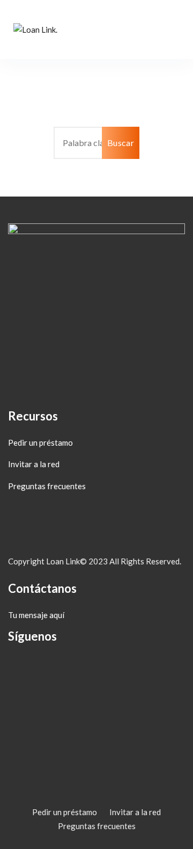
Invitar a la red (34, 464)
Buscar (120, 142)
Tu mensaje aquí (36, 615)
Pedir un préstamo (40, 442)
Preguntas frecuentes (47, 486)
